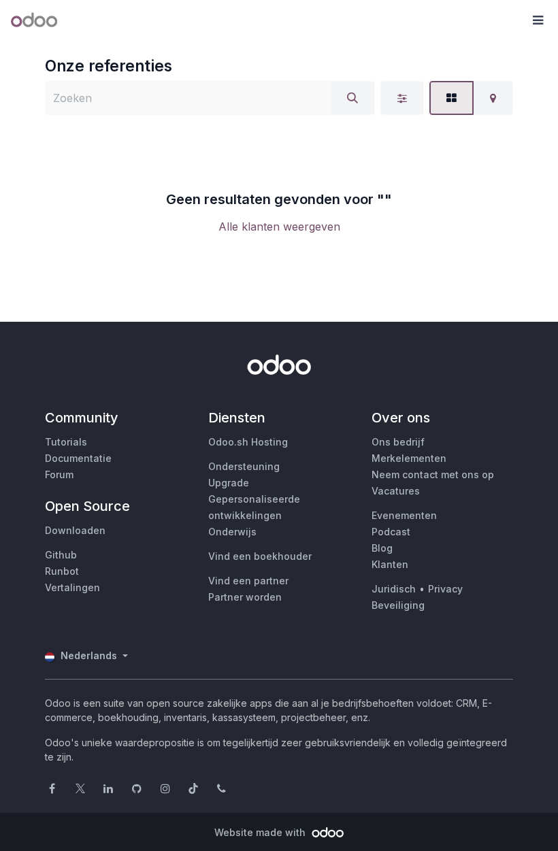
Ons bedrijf (398, 442)
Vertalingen (72, 587)
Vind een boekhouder (260, 556)
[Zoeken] (352, 98)
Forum (59, 474)
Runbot (62, 571)
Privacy (445, 589)
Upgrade (228, 482)
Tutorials (66, 442)
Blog (382, 548)
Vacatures (396, 491)
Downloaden (75, 530)
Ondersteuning (244, 466)
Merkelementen (409, 458)
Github (61, 555)
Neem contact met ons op (433, 474)
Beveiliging (398, 605)
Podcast (391, 531)
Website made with (261, 832)
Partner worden (245, 597)
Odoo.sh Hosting (248, 442)
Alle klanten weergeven (279, 226)
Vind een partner (248, 580)
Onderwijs (232, 531)
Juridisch (394, 589)
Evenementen (404, 515)
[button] (537, 20)
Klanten (390, 564)
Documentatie (78, 458)
